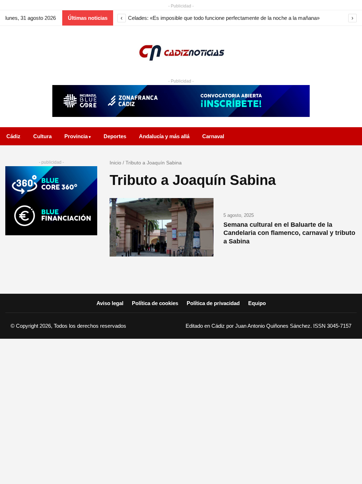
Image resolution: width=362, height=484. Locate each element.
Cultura (42, 136)
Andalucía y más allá (164, 136)
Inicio (115, 162)
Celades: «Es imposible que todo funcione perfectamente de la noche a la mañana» (224, 18)
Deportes (115, 136)
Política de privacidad (213, 303)
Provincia (76, 136)
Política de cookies (155, 303)
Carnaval (213, 136)
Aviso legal (110, 303)
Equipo (257, 303)
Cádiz (13, 136)
